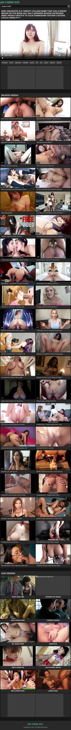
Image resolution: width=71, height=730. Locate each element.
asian (11, 62)
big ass (52, 62)
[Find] (68, 6)
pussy (32, 62)
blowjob (25, 62)
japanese (18, 62)
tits (37, 62)
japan (46, 62)
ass (41, 62)
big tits (59, 62)
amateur (4, 62)
